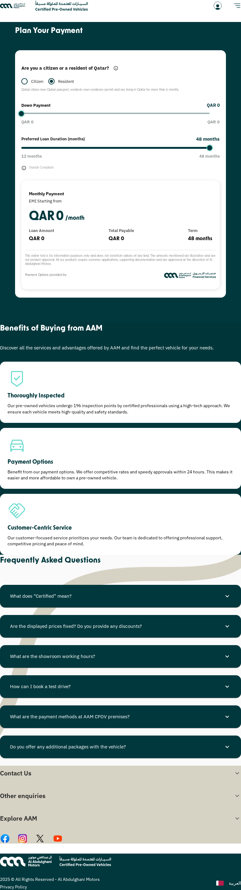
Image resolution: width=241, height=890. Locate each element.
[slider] (21, 114)
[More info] (116, 68)
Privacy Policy (13, 887)
